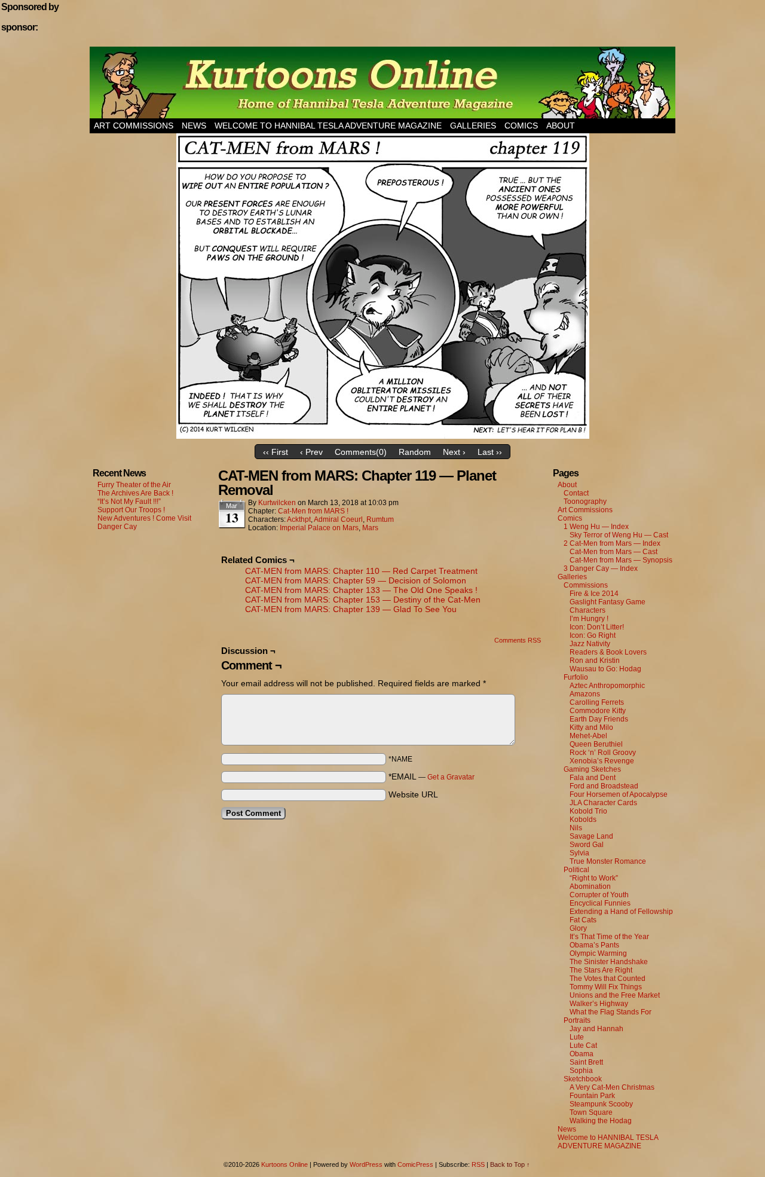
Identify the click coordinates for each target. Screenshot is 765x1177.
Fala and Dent (593, 778)
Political (576, 870)
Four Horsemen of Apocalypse (619, 794)
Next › (454, 452)
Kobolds (583, 819)
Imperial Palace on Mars (319, 528)
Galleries (473, 125)
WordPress (366, 1164)
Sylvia (579, 853)
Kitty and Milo (591, 727)
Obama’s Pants (594, 945)
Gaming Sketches (592, 769)
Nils (576, 828)
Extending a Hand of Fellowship (621, 911)
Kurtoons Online (382, 82)
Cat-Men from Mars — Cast (613, 552)
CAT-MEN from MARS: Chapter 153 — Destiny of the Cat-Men (363, 599)
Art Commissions (133, 125)
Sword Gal (587, 844)
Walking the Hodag (601, 1121)
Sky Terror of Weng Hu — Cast (619, 535)
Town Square (591, 1112)
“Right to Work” (594, 878)
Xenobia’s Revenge (602, 761)
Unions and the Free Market (615, 995)
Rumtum (380, 519)
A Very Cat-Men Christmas (612, 1087)
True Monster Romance (608, 861)
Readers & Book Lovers (608, 652)
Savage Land (591, 836)
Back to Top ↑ (510, 1164)
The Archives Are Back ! (135, 493)
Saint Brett (586, 1062)
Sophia (581, 1070)
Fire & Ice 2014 (594, 593)
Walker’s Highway (599, 1003)
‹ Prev (311, 452)
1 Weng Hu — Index (596, 526)
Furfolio (576, 677)
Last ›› (490, 452)
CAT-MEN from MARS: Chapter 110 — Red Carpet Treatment (361, 571)
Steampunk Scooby (601, 1104)
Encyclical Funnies (600, 903)
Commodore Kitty (598, 711)
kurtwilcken (277, 503)
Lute (577, 1037)
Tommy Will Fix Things (606, 987)
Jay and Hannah (596, 1029)
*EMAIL (431, 776)
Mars (370, 528)
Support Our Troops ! (131, 510)
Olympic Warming (598, 953)
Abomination (590, 886)
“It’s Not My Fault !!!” (129, 501)
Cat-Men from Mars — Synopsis (621, 560)
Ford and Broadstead (604, 786)
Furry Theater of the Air (134, 485)
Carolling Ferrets (597, 702)
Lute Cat (583, 1045)
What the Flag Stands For (610, 1012)
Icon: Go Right (593, 635)
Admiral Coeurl (338, 519)
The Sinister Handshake (609, 962)
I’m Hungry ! (589, 619)
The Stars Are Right (601, 970)
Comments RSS (517, 640)
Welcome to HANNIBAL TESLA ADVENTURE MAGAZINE (328, 125)
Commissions (586, 585)
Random (415, 452)
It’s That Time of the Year (609, 937)
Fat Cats (583, 920)
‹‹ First (275, 452)
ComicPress (415, 1164)
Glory (578, 928)
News (194, 125)
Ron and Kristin (595, 660)
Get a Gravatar (451, 777)
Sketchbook (583, 1079)
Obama (581, 1054)
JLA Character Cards (603, 803)
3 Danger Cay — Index (601, 568)
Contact (576, 493)
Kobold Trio (588, 811)
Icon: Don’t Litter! (597, 627)
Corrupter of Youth (599, 895)
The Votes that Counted (607, 978)
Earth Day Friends (599, 719)
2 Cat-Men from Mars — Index (612, 543)
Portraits (577, 1020)
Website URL (413, 794)
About (560, 125)
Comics (521, 125)
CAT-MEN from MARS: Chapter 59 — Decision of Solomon (355, 580)
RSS (478, 1164)
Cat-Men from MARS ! (313, 511)
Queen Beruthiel (596, 744)
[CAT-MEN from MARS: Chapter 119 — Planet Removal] (382, 436)
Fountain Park (592, 1096)
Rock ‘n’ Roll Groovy (603, 752)
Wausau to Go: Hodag (605, 669)
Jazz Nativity (590, 644)
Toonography (585, 501)
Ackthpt (299, 519)
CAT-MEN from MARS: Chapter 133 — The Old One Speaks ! (361, 590)
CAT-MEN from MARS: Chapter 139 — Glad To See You (351, 609)
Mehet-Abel (588, 736)
